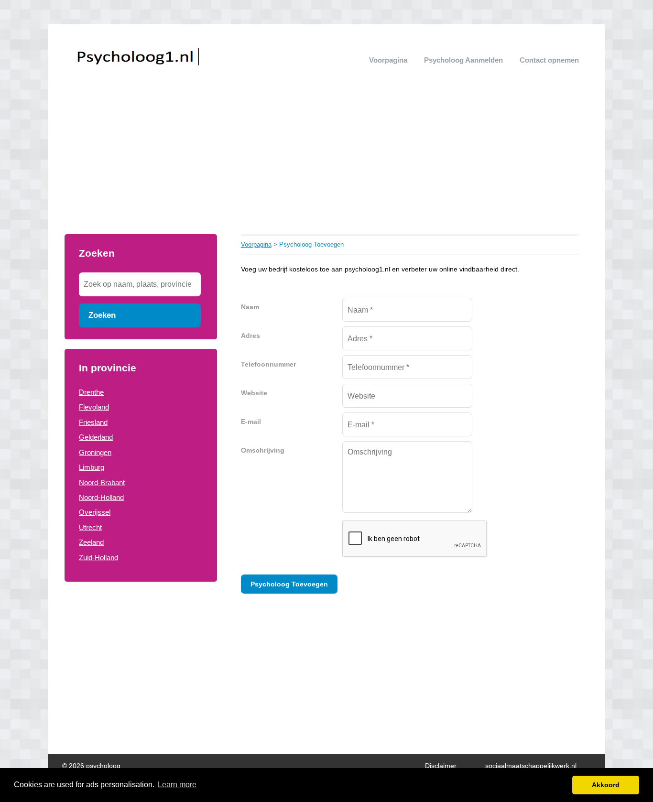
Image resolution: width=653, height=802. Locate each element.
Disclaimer (441, 765)
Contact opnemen (549, 60)
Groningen (95, 452)
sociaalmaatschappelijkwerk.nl (531, 765)
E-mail (251, 421)
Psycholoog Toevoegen (289, 584)
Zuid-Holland (98, 557)
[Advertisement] (326, 162)
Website (254, 393)
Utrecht (90, 527)
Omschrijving (262, 450)
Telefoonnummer (268, 364)
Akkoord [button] (606, 785)
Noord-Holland (101, 497)
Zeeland (91, 542)
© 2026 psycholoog (91, 765)
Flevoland (94, 407)
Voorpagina (388, 60)
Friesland (93, 422)
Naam (250, 307)
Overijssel (94, 512)
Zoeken (102, 315)
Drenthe (91, 392)
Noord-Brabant (102, 482)
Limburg (91, 467)
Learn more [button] (177, 784)
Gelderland (96, 437)
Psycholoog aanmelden (463, 60)
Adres (250, 335)
